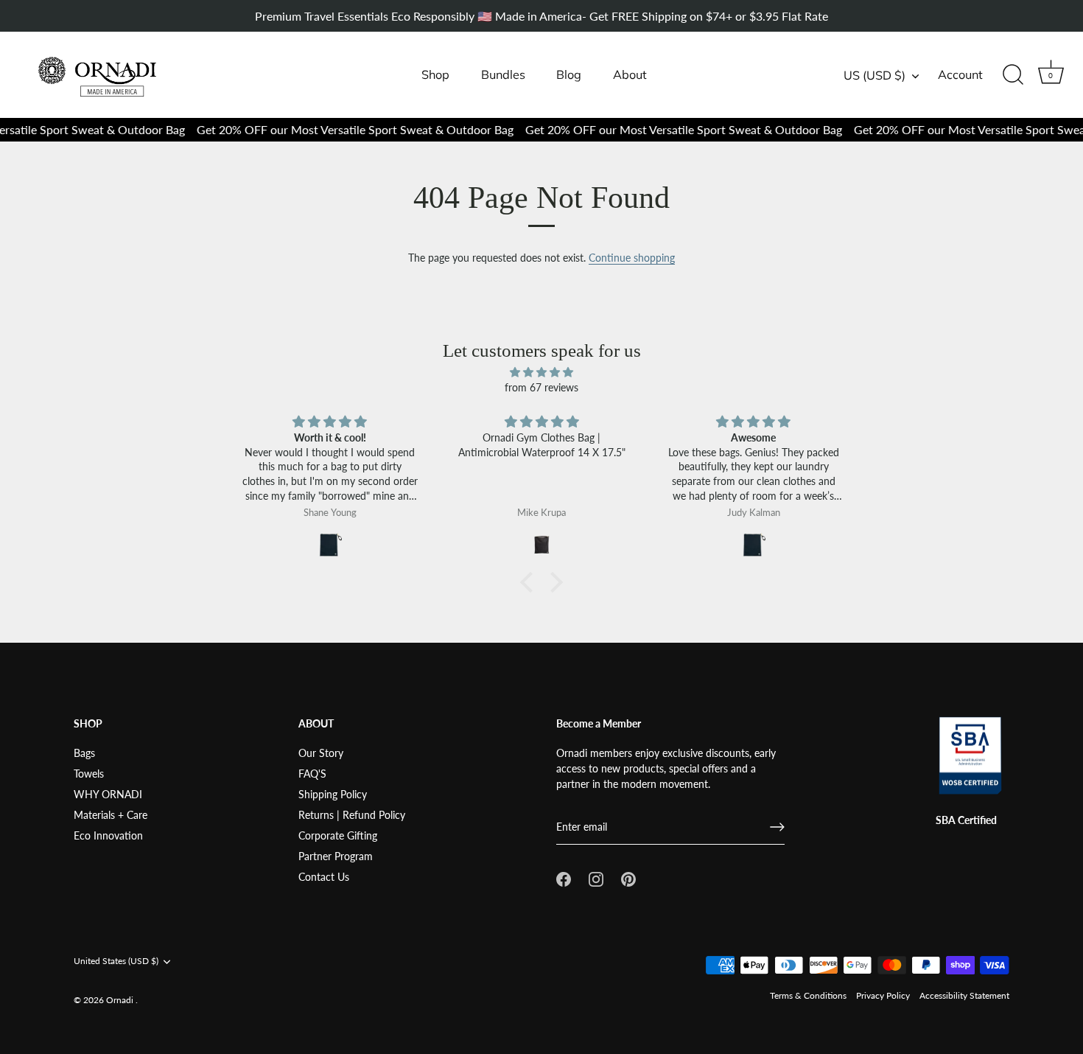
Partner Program (335, 856)
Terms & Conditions (808, 995)
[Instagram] (596, 878)
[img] (541, 372)
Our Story (320, 753)
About (630, 74)
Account (960, 74)
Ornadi (121, 999)
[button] (530, 582)
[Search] (1013, 75)
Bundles (503, 74)
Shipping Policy (332, 794)
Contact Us (323, 876)
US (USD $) (874, 75)
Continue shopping (632, 257)
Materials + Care (110, 815)
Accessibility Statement (964, 995)
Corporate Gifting (337, 835)
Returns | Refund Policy (351, 815)
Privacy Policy (883, 995)
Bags (84, 753)
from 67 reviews (541, 387)
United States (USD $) (116, 961)
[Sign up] (777, 827)
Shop (435, 74)
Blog (568, 74)
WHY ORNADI (108, 794)
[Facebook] (563, 878)
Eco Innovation (108, 835)
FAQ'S (312, 773)
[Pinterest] (628, 878)
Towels (89, 773)
